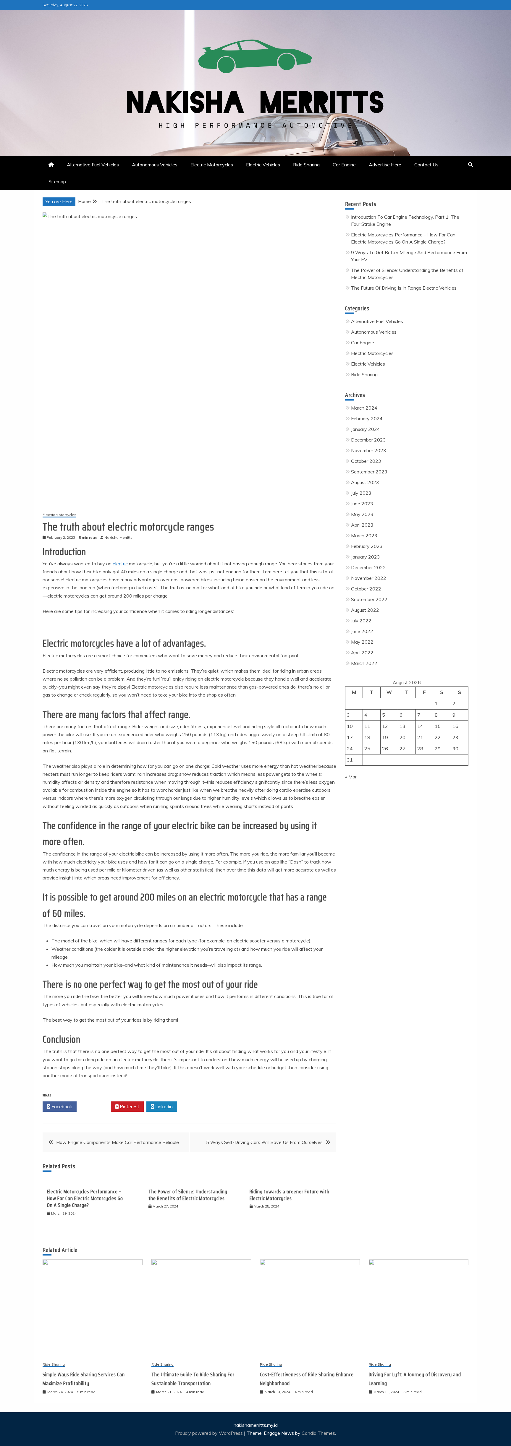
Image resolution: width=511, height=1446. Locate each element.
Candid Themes (318, 1433)
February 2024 (367, 418)
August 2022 (365, 610)
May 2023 (362, 514)
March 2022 (364, 663)
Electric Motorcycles (211, 165)
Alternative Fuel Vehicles (93, 165)
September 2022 (369, 599)
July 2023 (361, 493)
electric (120, 564)
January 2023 (365, 557)
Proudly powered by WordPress (209, 1433)
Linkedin (163, 1106)
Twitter (95, 1106)
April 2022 (362, 652)
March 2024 (364, 408)
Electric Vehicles (263, 165)
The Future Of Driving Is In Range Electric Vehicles (404, 288)
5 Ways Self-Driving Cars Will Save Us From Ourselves (264, 1142)
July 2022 (361, 621)
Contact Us (426, 165)
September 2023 (369, 472)
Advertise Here (385, 165)
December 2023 (368, 440)
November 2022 (368, 578)
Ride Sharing (306, 165)
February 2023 (367, 546)
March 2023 (364, 535)
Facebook (61, 1106)
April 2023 (362, 525)
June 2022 (362, 631)
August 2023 (365, 482)
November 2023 (368, 450)
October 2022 (366, 589)
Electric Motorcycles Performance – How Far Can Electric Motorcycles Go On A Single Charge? (85, 1198)
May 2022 (362, 642)
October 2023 (366, 461)
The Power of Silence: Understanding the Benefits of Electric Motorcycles (187, 1194)
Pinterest (129, 1106)
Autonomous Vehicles (154, 165)
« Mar (351, 777)
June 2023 (362, 504)
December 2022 (368, 567)
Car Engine (344, 165)
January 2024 (365, 429)
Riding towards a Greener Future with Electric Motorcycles (289, 1194)
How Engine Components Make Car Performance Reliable (117, 1142)
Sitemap (57, 181)
